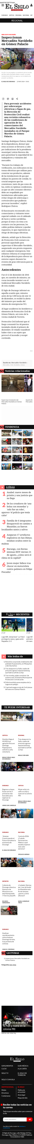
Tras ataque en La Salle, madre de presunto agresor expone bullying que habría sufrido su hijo (17, 671)
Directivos (5, 1093)
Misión (4, 1090)
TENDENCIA (12, 426)
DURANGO (5, 15)
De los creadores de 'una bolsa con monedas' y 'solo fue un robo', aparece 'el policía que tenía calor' (16, 509)
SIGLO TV (5, 1073)
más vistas (12, 965)
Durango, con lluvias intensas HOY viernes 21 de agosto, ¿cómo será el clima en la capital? (16, 553)
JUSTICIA (11, 15)
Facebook (3, 98)
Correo (12, 98)
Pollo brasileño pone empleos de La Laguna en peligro (18, 683)
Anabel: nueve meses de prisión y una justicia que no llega (19, 495)
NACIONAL (26, 15)
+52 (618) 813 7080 (17, 1137)
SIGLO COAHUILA (8, 1080)
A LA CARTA (22, 1069)
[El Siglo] (17, 1063)
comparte (17, 98)
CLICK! (4, 1069)
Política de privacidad (21, 1091)
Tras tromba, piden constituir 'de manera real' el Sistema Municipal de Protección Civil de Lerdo (18, 678)
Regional (17, 20)
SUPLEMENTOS (7, 1066)
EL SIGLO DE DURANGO (8, 81)
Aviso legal (21, 1095)
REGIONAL (18, 15)
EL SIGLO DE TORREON (22, 1074)
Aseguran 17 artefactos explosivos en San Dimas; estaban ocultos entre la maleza (17, 539)
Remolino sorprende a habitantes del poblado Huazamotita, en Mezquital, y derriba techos (18, 664)
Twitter (8, 98)
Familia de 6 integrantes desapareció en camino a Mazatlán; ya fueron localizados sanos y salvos (17, 525)
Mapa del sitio (22, 1098)
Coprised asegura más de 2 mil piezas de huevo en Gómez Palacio (18, 688)
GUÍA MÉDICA (23, 1066)
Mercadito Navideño (9, 34)
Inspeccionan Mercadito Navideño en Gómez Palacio (17, 959)
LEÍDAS (10, 487)
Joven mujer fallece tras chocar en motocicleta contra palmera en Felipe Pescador (17, 567)
